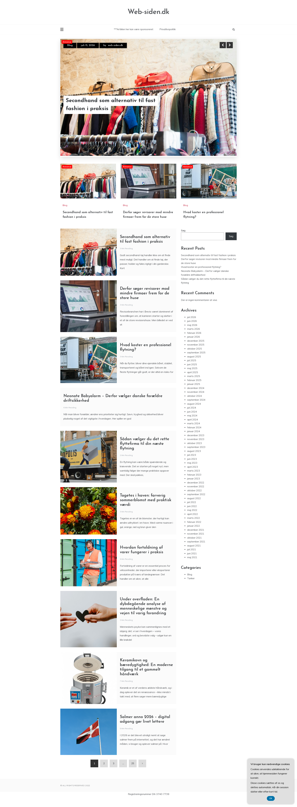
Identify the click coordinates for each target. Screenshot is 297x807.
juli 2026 (191, 325)
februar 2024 (194, 435)
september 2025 (196, 361)
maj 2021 (192, 565)
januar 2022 (193, 534)
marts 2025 (193, 384)
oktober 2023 (194, 451)
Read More (224, 105)
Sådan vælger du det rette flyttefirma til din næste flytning (144, 452)
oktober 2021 (194, 546)
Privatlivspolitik (167, 29)
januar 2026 (193, 345)
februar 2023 (194, 483)
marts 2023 (193, 479)
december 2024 (195, 396)
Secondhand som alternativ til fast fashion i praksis (208, 263)
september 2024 (196, 408)
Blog (70, 45)
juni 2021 (192, 561)
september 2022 (196, 502)
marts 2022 (193, 526)
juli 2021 (191, 557)
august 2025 (194, 365)
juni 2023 (192, 467)
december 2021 (195, 538)
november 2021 (195, 542)
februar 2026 (194, 341)
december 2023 (195, 443)
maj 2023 (192, 471)
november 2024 (195, 400)
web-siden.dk (117, 45)
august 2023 (194, 459)
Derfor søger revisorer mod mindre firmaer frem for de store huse (110, 105)
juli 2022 (191, 510)
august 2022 (194, 506)
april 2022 (192, 522)
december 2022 (195, 491)
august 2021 (194, 554)
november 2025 (195, 353)
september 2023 (196, 455)
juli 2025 (191, 368)
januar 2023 (193, 487)
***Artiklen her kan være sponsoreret (133, 29)
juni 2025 (192, 372)
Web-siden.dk (148, 12)
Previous (223, 45)
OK (270, 798)
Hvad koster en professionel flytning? (201, 275)
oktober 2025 (194, 357)
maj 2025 (192, 376)
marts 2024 (193, 431)
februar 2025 (194, 388)
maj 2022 (192, 518)
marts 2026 (193, 337)
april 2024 (192, 428)
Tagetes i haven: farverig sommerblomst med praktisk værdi (145, 508)
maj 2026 (192, 333)
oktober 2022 (194, 498)
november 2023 (195, 447)
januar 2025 (193, 392)
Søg (183, 239)
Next (230, 45)
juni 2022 (192, 514)
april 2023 (192, 475)
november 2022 (195, 494)
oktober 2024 (194, 404)
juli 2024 (191, 416)
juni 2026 (192, 329)
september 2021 (196, 550)
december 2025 (195, 349)
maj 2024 (192, 424)
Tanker (191, 586)
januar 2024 (193, 439)
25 (132, 771)
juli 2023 (191, 463)
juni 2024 (192, 420)
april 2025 (192, 380)
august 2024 (194, 412)
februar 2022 (194, 530)
